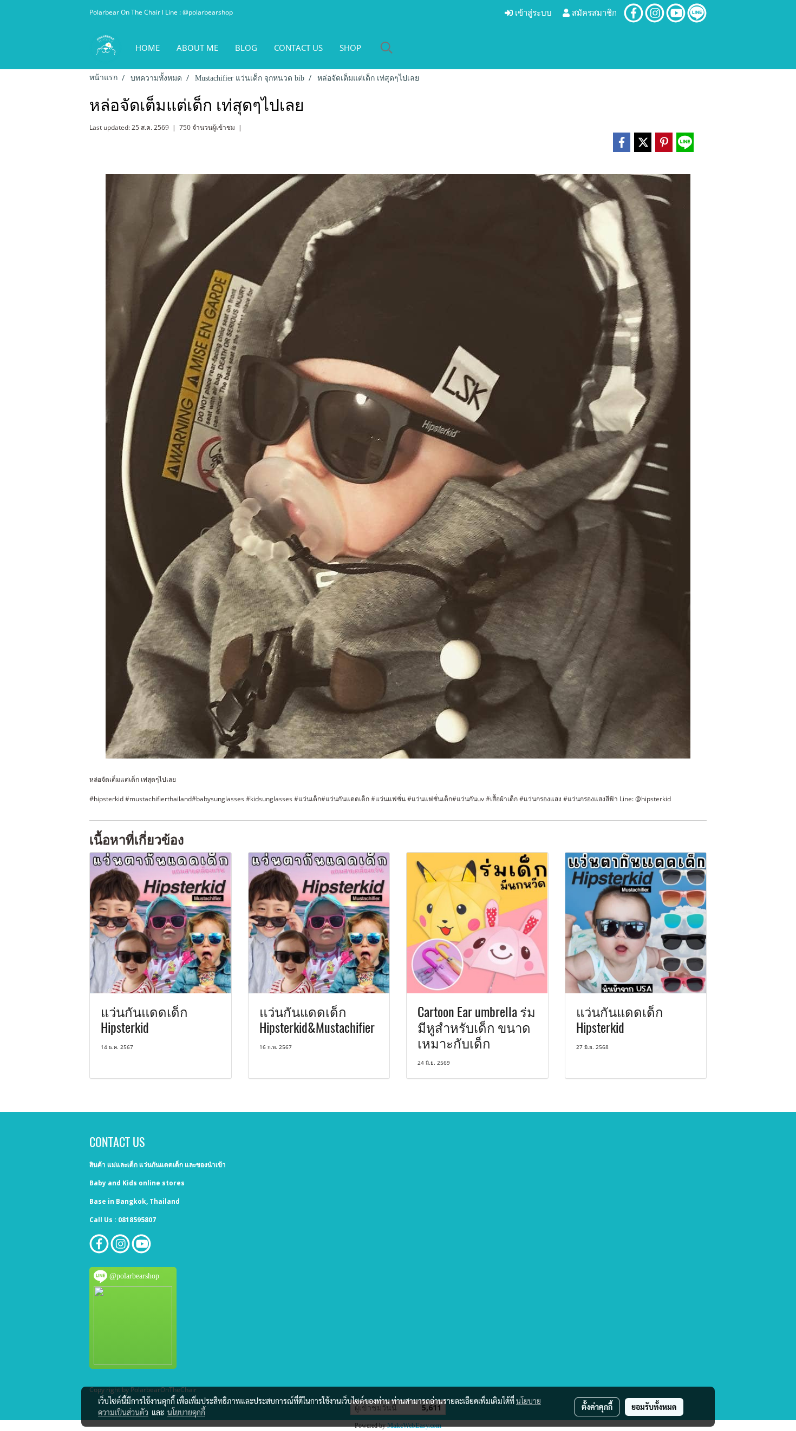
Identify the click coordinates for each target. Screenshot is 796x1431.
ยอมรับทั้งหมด (654, 1407)
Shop (350, 47)
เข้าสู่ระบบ (532, 13)
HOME (147, 47)
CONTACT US (298, 47)
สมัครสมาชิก (593, 13)
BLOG (246, 47)
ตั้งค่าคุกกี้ (597, 1407)
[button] (387, 47)
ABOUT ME (197, 47)
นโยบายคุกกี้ (186, 1412)
